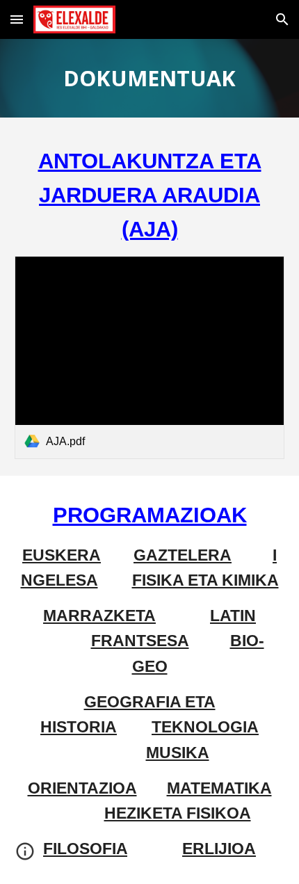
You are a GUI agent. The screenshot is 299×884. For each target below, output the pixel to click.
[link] (150, 357)
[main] (150, 78)
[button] (16, 19)
